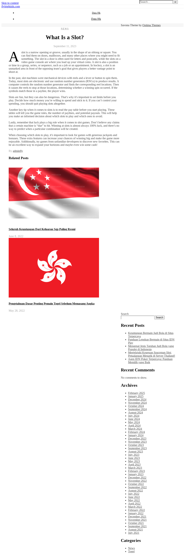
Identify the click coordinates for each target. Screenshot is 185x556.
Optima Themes (151, 25)
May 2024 (134, 422)
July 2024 (133, 415)
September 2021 (137, 526)
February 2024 (136, 432)
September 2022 (137, 487)
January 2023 (135, 474)
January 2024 (135, 435)
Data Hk (96, 13)
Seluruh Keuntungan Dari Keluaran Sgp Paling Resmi (42, 229)
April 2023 (134, 464)
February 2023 (136, 471)
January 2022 (135, 513)
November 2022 (137, 480)
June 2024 (134, 419)
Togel (131, 551)
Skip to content (10, 3)
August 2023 (135, 451)
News (65, 28)
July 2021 (133, 532)
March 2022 (135, 506)
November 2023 (137, 441)
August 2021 (135, 529)
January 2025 (135, 396)
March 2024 (135, 428)
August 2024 (135, 412)
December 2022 (137, 477)
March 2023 (135, 467)
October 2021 (136, 523)
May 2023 (134, 461)
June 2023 (134, 458)
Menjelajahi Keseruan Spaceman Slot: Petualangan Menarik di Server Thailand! (151, 354)
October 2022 (136, 484)
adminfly (18, 150)
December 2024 (137, 399)
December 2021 (137, 516)
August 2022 (135, 490)
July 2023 (133, 454)
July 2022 (133, 493)
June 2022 (134, 497)
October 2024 (136, 406)
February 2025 (136, 393)
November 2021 (137, 519)
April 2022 (134, 503)
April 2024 (134, 425)
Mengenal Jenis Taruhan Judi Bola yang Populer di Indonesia (151, 347)
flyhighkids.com (10, 6)
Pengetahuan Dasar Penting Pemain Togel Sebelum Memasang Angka (51, 303)
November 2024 (137, 402)
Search (125, 313)
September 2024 (137, 409)
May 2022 (134, 500)
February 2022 (136, 510)
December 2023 (137, 438)
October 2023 (136, 445)
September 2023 (137, 448)
